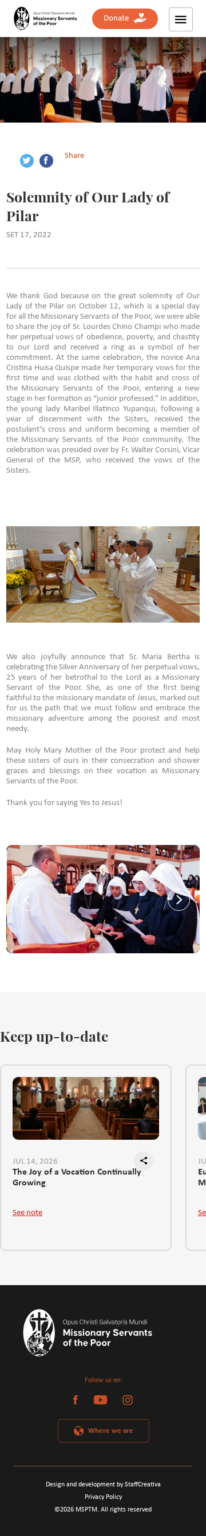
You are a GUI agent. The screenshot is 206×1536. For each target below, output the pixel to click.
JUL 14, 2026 (35, 1161)
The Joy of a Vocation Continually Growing (77, 1178)
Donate (119, 18)
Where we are (110, 1431)
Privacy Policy (103, 1497)
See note (27, 1213)
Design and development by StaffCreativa (103, 1484)
